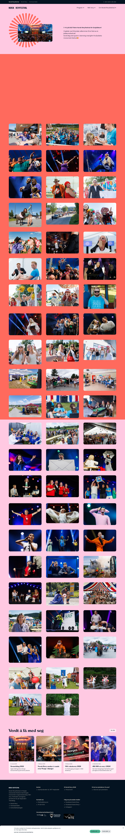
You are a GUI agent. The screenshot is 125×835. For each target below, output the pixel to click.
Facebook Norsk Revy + (73, 804)
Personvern (69, 789)
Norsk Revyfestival (14, 2)
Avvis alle (105, 831)
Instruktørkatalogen (16, 807)
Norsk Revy (24, 2)
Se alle (113, 730)
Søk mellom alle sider (110, 2)
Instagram (69, 807)
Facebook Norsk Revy (72, 802)
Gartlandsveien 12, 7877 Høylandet (48, 789)
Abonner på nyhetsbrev (100, 789)
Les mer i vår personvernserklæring (23, 832)
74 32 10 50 (41, 804)
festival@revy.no (43, 802)
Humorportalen (33, 2)
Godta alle (94, 831)
